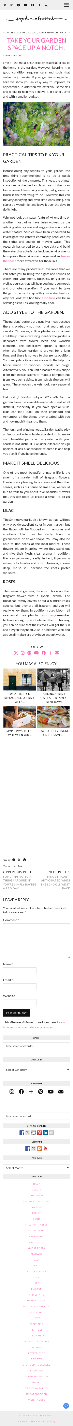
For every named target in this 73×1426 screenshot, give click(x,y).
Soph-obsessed (42, 1415)
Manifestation (36, 1295)
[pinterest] (40, 1091)
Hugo (36, 1277)
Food (36, 1219)
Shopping (36, 1370)
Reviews (36, 1359)
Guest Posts (36, 1248)
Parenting (36, 1324)
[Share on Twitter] (27, 1132)
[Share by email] (51, 1132)
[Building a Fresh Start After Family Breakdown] (53, 680)
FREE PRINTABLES (36, 1224)
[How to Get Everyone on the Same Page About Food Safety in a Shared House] (53, 717)
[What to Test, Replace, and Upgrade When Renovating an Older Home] (19, 680)
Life (36, 1283)
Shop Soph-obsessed (37, 1365)
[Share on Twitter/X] (19, 860)
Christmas (37, 1195)
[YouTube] (25, 5)
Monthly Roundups (36, 1306)
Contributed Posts (53, 32)
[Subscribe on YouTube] (45, 1148)
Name (8, 964)
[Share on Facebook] (14, 860)
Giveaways (36, 1236)
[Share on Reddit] (33, 1132)
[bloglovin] (31, 1091)
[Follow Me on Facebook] (27, 1148)
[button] (67, 5)
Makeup (36, 1289)
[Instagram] (12, 5)
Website (9, 996)
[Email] (57, 652)
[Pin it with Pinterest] (39, 1132)
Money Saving (36, 1300)
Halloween (36, 1254)
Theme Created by (36, 1421)
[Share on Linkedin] (45, 1132)
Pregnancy (36, 1335)
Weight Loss (36, 1400)
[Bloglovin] (39, 5)
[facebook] (21, 1091)
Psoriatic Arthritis (37, 1341)
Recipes (36, 1347)
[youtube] (51, 1091)
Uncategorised (36, 1394)
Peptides (37, 1330)
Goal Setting (36, 1242)
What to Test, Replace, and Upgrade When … (19, 698)
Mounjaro (37, 1312)
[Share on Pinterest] (24, 860)
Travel (36, 1382)
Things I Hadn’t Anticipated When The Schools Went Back (55, 880)
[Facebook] (32, 5)
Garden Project (37, 1230)
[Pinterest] (18, 5)
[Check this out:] (21, 1132)
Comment (11, 920)
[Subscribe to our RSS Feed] (39, 1148)
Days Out (36, 1207)
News (36, 1318)
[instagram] (12, 1091)
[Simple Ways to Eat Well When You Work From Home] (19, 717)
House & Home (36, 1271)
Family (36, 1213)
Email (8, 980)
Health (36, 1260)
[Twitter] (5, 5)
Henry (36, 1265)
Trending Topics (36, 1388)
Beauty (36, 1189)
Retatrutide (36, 1353)
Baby (36, 1184)
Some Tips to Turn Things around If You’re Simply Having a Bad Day (19, 880)
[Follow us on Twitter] (33, 1148)
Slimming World (36, 1376)
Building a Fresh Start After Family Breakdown (53, 698)
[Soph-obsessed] (36, 15)
